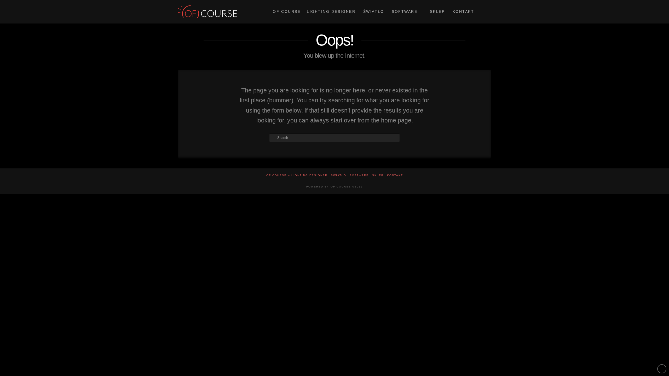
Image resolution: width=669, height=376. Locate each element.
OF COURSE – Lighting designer (296, 175)
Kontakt (395, 175)
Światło (338, 175)
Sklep (378, 175)
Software (359, 175)
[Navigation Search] (484, 12)
